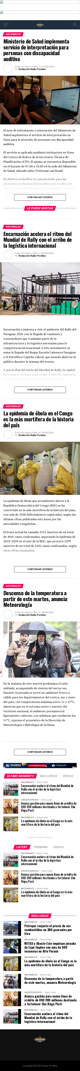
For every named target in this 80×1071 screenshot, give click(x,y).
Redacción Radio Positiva (32, 69)
